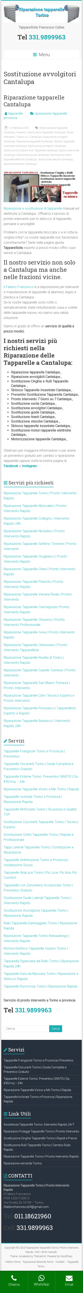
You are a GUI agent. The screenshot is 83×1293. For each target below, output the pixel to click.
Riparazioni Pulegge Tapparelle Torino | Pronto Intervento (41, 1131)
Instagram (29, 466)
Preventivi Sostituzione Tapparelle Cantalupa (40, 132)
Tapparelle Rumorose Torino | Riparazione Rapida (40, 986)
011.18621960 (32, 1216)
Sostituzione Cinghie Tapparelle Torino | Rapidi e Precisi (40, 1138)
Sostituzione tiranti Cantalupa (20, 163)
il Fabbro (10, 287)
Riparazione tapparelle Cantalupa (34, 101)
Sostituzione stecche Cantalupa (55, 159)
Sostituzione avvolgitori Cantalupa (47, 145)
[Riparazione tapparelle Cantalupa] (41, 172)
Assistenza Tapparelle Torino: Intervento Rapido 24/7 (39, 1124)
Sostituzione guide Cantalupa (32, 154)
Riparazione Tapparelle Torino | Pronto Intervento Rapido (41, 1156)
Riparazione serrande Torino (23, 1163)
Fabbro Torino (13, 1261)
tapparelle (15, 113)
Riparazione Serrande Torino (38, 1261)
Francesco (25, 287)
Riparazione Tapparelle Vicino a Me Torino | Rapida (41, 789)
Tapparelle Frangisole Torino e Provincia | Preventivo (38, 1060)
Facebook (11, 466)
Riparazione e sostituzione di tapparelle (33, 208)
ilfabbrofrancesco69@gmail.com (26, 1207)
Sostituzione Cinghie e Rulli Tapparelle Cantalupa (31, 150)
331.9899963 (47, 37)
